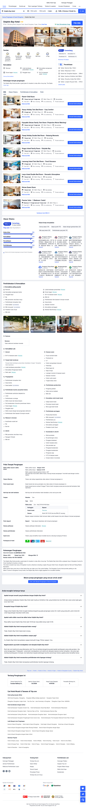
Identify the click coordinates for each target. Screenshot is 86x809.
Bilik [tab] (4, 92)
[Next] (82, 324)
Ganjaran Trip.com (62, 763)
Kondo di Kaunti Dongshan (14, 724)
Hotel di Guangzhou (24, 747)
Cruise (74, 6)
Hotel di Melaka (37, 740)
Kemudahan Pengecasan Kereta (13, 369)
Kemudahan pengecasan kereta (13, 292)
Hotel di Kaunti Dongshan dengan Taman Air (19, 731)
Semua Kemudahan (8, 76)
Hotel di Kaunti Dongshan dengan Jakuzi (42, 731)
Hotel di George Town (13, 744)
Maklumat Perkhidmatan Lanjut (11, 766)
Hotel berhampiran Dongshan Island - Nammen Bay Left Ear (23, 711)
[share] (82, 794)
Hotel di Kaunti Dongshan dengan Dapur (49, 727)
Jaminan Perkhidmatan (8, 763)
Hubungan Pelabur (62, 761)
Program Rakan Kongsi (63, 766)
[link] (51, 2)
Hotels (35, 670)
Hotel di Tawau (36, 744)
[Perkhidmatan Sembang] (82, 799)
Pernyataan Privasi (34, 772)
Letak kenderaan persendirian (52, 289)
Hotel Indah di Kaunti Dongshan (31, 724)
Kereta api (22, 6)
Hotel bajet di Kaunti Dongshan (49, 724)
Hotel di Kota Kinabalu (26, 740)
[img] (18, 37)
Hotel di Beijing (70, 744)
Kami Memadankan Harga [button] (63, 24)
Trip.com (29, 670)
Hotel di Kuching (47, 740)
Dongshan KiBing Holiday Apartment (35, 698)
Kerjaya (32, 766)
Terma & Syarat (34, 769)
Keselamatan (60, 772)
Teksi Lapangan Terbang (35, 6)
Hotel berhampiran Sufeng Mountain (17, 714)
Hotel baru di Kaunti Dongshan (66, 724)
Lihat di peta (61, 84)
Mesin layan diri (50, 368)
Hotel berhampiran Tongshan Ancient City (18, 707)
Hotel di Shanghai (60, 744)
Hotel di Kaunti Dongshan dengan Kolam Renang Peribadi (23, 727)
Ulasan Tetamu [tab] (13, 92)
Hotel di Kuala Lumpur (13, 740)
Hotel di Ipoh (56, 740)
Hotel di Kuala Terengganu (48, 744)
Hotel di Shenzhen (12, 747)
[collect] (82, 788)
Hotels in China (42, 670)
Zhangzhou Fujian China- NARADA (61, 701)
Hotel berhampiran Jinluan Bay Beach (40, 707)
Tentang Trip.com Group (36, 774)
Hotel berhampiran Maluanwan (59, 707)
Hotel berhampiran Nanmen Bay (48, 711)
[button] (58, 2)
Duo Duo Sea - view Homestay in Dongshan (38, 701)
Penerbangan (13, 6)
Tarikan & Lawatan (50, 6)
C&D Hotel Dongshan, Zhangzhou (16, 698)
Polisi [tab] (42, 92)
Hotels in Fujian (52, 670)
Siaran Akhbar (33, 763)
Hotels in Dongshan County (64, 670)
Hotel (4, 6)
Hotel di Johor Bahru (66, 740)
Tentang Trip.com (34, 761)
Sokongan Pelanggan (8, 761)
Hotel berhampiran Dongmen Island (57, 714)
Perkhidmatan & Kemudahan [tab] (29, 92)
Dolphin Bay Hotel (11, 22)
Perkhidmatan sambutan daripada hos (15, 393)
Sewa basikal (8, 304)
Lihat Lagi (5, 85)
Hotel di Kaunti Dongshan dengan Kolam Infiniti (20, 734)
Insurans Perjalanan (64, 6)
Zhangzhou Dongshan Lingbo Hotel (17, 701)
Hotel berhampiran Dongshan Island (37, 714)
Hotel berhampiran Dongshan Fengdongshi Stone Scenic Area (24, 717)
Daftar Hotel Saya (61, 769)
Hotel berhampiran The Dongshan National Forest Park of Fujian (57, 717)
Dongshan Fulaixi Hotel (53, 698)
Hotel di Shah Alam (25, 744)
